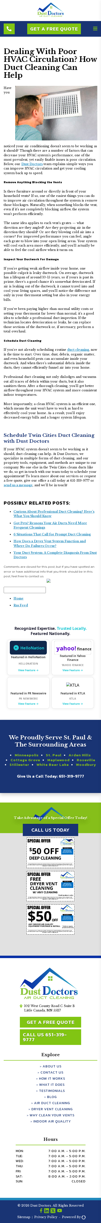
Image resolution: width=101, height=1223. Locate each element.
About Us (52, 1066)
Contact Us (51, 1072)
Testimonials (52, 1090)
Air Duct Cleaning (52, 1103)
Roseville (86, 760)
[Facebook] (41, 1211)
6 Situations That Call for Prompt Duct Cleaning (52, 534)
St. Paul (54, 755)
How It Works (52, 1078)
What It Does (52, 1084)
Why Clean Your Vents (52, 1115)
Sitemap (23, 1217)
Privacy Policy (45, 1217)
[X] (52, 1211)
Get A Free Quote (54, 29)
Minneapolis (27, 755)
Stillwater (19, 764)
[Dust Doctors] (50, 16)
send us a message (18, 485)
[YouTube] (59, 1211)
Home (18, 598)
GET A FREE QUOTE (51, 1022)
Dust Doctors (32, 164)
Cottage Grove (25, 760)
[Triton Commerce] (83, 1217)
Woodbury (86, 764)
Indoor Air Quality (52, 1121)
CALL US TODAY (50, 830)
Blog (52, 1096)
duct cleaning (78, 349)
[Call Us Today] (9, 28)
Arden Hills (80, 755)
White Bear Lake (53, 764)
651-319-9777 (71, 776)
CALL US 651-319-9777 (45, 1037)
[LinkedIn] (46, 1211)
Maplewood (58, 760)
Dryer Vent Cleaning (52, 1109)
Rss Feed (20, 605)
